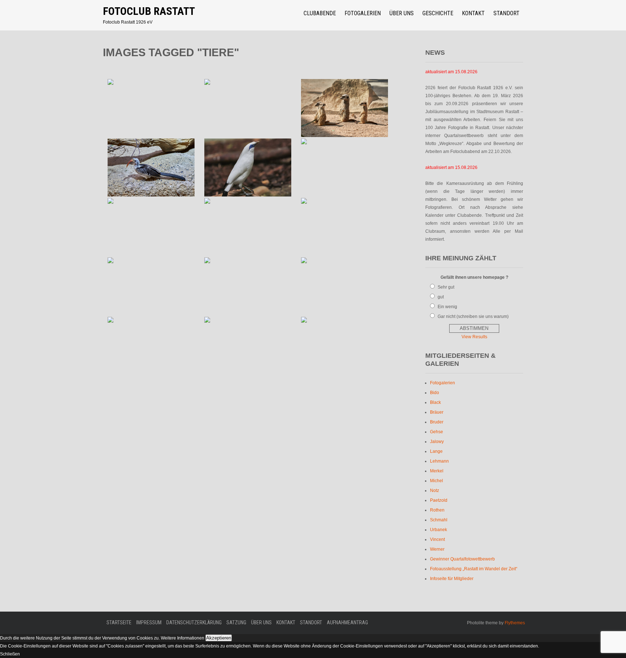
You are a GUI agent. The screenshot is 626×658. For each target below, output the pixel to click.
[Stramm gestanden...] (344, 108)
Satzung (236, 622)
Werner (437, 549)
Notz (434, 490)
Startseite (119, 622)
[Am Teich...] (248, 346)
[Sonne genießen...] (248, 227)
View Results (474, 336)
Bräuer (436, 412)
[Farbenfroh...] (151, 286)
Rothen (437, 510)
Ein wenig (447, 306)
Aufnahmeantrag (347, 622)
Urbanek (438, 529)
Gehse (436, 431)
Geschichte (437, 13)
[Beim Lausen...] (151, 346)
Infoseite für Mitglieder (451, 578)
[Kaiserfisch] (344, 286)
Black (435, 402)
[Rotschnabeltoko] (151, 167)
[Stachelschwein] (151, 227)
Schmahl (438, 519)
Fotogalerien (363, 13)
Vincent (437, 539)
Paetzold (438, 500)
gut (441, 296)
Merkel (436, 470)
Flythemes (514, 622)
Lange (436, 451)
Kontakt (473, 13)
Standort (506, 13)
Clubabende (320, 13)
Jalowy (437, 441)
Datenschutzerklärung (194, 622)
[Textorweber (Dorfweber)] (248, 108)
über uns (401, 13)
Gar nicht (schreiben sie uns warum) (473, 316)
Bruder (436, 422)
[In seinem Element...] (344, 227)
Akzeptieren (218, 638)
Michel (436, 480)
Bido (434, 392)
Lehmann (439, 461)
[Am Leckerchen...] (248, 286)
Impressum (149, 622)
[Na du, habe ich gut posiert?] (151, 108)
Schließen (10, 654)
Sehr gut (446, 287)
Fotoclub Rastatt (149, 11)
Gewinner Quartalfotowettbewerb (462, 559)
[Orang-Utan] (344, 167)
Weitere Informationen (182, 638)
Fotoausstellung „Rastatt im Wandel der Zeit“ (473, 568)
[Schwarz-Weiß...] (344, 346)
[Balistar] (248, 167)
